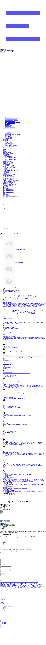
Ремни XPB (14, 322)
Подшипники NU (33, 491)
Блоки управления (26, 453)
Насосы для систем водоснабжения (9, 397)
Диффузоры (5, 347)
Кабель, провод (6, 447)
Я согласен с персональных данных (13, 572)
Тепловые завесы (26, 373)
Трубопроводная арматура (8, 427)
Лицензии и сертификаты (10, 62)
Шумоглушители (34, 338)
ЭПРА (4, 466)
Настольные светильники (17, 443)
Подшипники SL (6, 492)
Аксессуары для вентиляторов (18, 297)
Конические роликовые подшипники (10, 484)
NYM (4, 448)
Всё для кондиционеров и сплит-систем (10, 350)
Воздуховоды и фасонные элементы (9, 336)
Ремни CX (36, 322)
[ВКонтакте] (1, 521)
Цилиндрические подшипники (9, 490)
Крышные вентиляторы (13, 296)
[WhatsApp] (6, 521)
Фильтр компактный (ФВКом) (22, 304)
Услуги (4, 67)
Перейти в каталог (4, 638)
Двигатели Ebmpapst (7, 474)
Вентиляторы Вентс (16, 298)
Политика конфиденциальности (6, 633)
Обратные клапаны (22, 337)
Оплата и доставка (6, 59)
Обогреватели (5, 414)
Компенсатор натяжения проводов (17, 464)
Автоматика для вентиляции (8, 331)
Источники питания (6, 464)
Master (4, 297)
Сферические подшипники (22, 484)
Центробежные (6, 296)
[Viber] (4, 521)
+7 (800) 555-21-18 (3, 54)
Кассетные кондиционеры (18, 356)
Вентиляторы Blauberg (29, 297)
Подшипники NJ (27, 491)
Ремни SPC (11, 323)
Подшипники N (6, 491)
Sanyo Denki (7, 297)
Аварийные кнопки (6, 453)
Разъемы (40, 454)
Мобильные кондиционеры (28, 356)
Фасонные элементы (10, 338)
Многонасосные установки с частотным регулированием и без (15, 392)
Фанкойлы (5, 368)
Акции (4, 58)
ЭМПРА (42, 465)
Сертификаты (9, 64)
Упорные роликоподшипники (33, 484)
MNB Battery (5, 459)
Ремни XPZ (5, 322)
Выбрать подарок (3, 518)
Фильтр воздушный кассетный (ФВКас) (25, 303)
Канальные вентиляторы (40, 296)
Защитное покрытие (31, 311)
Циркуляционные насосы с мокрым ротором (11, 381)
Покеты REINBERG (28, 312)
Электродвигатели (6, 473)
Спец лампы (13, 437)
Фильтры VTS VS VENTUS (38, 305)
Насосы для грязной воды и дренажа (21, 385)
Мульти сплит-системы (38, 356)
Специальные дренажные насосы (13, 386)
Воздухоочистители (6, 342)
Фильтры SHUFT (22, 305)
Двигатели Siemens (14, 474)
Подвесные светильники (27, 443)
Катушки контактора (34, 453)
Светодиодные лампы (7, 437)
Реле (43, 454)
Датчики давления (6, 332)
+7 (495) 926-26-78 (3, 53)
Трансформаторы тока (7, 455)
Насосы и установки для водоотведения (10, 384)
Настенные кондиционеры (18, 357)
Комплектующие (6, 463)
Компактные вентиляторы (23, 296)
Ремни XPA (9, 322)
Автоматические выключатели (16, 453)
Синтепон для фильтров (7, 318)
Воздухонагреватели (7, 373)
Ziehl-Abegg (20, 295)
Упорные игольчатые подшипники (23, 488)
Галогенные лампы (15, 436)
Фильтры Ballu (8, 305)
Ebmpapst (16, 295)
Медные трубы (13, 351)
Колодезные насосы (13, 398)
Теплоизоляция (6, 423)
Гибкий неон (21, 436)
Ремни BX (32, 322)
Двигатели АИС (28, 474)
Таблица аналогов (33, 306)
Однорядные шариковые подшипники (10, 479)
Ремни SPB (6, 323)
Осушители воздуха (6, 360)
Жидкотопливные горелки (8, 410)
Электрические (13, 419)
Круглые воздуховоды (14, 337)
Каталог (2, 87)
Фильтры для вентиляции (8, 302)
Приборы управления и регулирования (10, 406)
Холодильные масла (25, 351)
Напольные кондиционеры (8, 357)
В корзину (2, 514)
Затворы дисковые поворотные (13, 428)
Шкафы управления (16, 407)
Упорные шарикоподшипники (30, 481)
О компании (5, 60)
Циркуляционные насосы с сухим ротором (28, 381)
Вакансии (7, 61)
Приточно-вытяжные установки (12, 328)
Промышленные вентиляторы (8, 295)
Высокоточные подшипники (37, 479)
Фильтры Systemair (29, 305)
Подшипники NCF (19, 491)
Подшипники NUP (40, 491)
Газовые (4, 419)
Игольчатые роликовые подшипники (10, 488)
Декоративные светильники (29, 442)
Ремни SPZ (16, 323)
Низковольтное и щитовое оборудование (10, 452)
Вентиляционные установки (8, 327)
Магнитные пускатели (27, 454)
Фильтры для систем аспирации (23, 306)
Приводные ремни (6, 321)
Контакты (4, 66)
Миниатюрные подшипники (21, 480)
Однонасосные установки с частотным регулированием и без (17, 393)
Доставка (2, 529)
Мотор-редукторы (6, 469)
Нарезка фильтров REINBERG (18, 312)
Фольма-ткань (24, 424)
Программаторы (18, 465)
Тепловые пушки (6, 418)
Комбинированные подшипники (9, 494)
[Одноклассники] (2, 521)
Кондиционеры (6, 355)
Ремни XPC (19, 322)
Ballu (27, 295)
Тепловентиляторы (19, 373)
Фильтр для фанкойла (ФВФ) (11, 304)
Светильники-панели (11, 444)
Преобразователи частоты (10, 465)
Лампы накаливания (37, 436)
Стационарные (28, 415)
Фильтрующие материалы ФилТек (13, 313)
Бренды (4, 68)
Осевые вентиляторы (39, 295)
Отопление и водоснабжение (8, 178)
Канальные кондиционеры (8, 356)
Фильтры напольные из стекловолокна (26, 310)
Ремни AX (28, 322)
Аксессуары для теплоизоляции (9, 424)
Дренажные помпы (6, 351)
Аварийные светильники (7, 442)
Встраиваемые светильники (18, 442)
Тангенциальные (31, 296)
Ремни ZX (23, 322)
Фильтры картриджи (39, 313)
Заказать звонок (3, 55)
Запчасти (4, 328)
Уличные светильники (19, 444)
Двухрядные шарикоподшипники (9, 480)
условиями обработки (11, 572)
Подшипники (5, 203)
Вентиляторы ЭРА (23, 298)
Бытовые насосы (6, 398)
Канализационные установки (8, 385)
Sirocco (28, 298)
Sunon (11, 297)
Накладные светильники (7, 443)
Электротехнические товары (8, 192)
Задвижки (5, 428)
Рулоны (16, 424)
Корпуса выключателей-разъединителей (15, 454)
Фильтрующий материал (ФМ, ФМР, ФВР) (11, 310)
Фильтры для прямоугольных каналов (10, 306)
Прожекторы (34, 443)
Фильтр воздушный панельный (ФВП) (10, 303)
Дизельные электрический (8, 415)
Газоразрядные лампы (7, 436)
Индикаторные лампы (28, 436)
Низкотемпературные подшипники (34, 480)
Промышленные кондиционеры (9, 367)
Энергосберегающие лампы (21, 437)
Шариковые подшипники (8, 478)
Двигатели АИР (21, 474)
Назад (6, 96)
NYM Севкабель (8, 448)
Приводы (12, 332)
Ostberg (24, 295)
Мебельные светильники (39, 442)
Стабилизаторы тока (26, 465)
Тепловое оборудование (7, 372)
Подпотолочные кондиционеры (30, 357)
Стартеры (31, 465)
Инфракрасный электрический (19, 415)
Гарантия (4, 69)
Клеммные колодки (41, 453)
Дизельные (8, 419)
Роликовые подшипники (7, 483)
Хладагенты (18, 351)
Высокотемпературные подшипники (25, 479)
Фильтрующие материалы (8, 309)
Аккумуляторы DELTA (12, 459)
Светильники (5, 441)
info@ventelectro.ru (4, 625)
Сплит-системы (39, 357)
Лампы (4, 435)
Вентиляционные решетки (12, 347)
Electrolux (33, 295)
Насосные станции (30, 392)
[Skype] (7, 521)
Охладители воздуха (7, 364)
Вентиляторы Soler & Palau (38, 297)
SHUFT (29, 295)
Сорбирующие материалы (38, 312)
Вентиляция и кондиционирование (9, 159)
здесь (17, 556)
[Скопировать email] (10, 52)
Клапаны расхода (6, 337)
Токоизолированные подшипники (18, 481)
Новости (4, 57)
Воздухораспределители (7, 346)
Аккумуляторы (5, 458)
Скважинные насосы (21, 398)
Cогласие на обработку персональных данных (9, 640)
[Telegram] (9, 521)
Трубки (19, 424)
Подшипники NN (12, 491)
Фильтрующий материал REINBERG (27, 313)
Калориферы (13, 373)
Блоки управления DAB (7, 407)
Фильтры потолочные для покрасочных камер (11, 314)
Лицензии (9, 63)
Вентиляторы (5, 294)
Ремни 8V (40, 322)
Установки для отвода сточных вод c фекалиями (29, 386)
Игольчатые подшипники (8, 487)
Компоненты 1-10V (28, 464)
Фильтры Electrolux (15, 305)
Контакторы (5, 454)
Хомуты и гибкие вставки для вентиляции (22, 338)
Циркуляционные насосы (7, 380)
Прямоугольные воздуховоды (31, 337)
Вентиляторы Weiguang (7, 298)
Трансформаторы (37, 465)
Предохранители (35, 454)
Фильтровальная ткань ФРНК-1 (21, 311)
